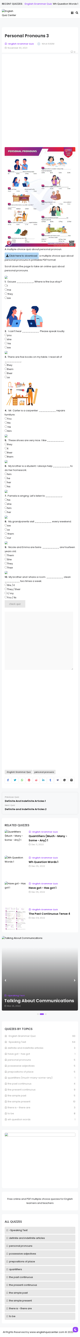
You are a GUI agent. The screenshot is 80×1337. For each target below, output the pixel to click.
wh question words (19, 1119)
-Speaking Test (18, 1230)
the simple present (20, 1300)
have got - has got (19, 1054)
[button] (38, 1014)
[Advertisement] (40, 97)
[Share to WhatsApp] (22, 780)
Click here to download (23, 256)
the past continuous (21, 1277)
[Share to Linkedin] (43, 780)
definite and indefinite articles (27, 1238)
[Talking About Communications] (40, 973)
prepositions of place (22, 1261)
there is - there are (20, 1308)
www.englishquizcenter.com (47, 1332)
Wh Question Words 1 (57, 4)
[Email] (64, 780)
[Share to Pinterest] (29, 780)
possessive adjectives (22, 1253)
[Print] (71, 780)
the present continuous (23, 1285)
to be (12, 1316)
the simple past (18, 1293)
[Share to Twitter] (15, 780)
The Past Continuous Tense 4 (49, 914)
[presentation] (5, 980)
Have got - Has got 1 (42, 888)
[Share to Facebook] (8, 780)
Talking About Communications (39, 1001)
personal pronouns (20, 1246)
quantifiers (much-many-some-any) (30, 1077)
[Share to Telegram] (57, 780)
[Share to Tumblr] (50, 780)
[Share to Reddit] (36, 780)
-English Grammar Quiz (30, 4)
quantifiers (15, 1269)
